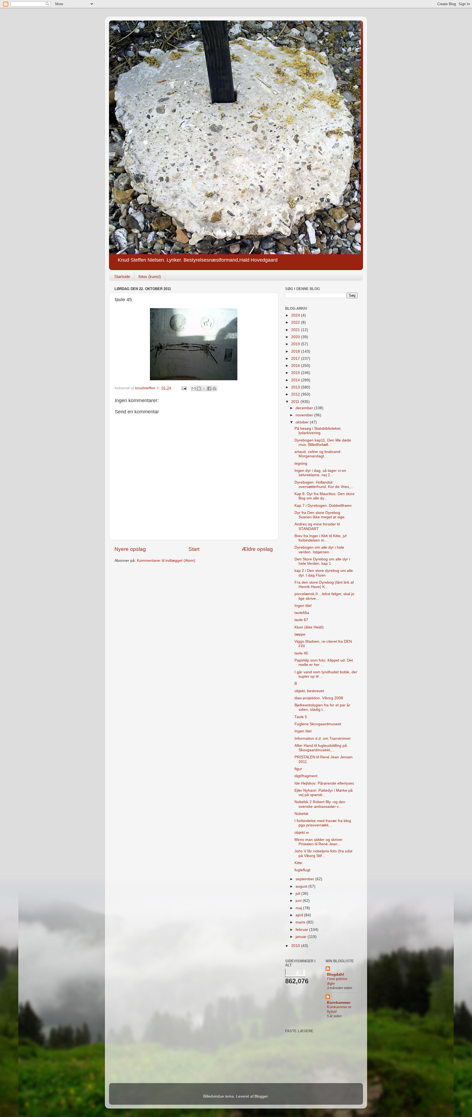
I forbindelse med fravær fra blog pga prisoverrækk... (322, 823)
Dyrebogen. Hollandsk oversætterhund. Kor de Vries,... (323, 484)
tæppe (299, 634)
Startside (122, 276)
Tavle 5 (300, 717)
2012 (296, 394)
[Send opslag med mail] (184, 388)
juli (298, 893)
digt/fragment (305, 776)
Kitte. (298, 863)
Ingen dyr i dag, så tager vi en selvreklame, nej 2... (320, 473)
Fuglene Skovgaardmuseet (317, 724)
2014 (296, 380)
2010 (296, 946)
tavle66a (301, 613)
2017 (296, 358)
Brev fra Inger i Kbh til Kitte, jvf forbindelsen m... (320, 538)
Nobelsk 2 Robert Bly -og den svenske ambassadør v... (319, 804)
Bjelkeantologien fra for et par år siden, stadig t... (322, 707)
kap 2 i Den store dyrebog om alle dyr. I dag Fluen (323, 573)
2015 (296, 373)
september (305, 879)
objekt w (301, 833)
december (305, 408)
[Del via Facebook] (209, 388)
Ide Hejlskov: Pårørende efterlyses (324, 783)
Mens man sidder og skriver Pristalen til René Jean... (318, 842)
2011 (295, 402)
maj (299, 908)
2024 (296, 315)
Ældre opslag (257, 549)
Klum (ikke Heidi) (309, 627)
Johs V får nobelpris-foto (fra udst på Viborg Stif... (323, 853)
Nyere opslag (130, 549)
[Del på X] (204, 388)
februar (302, 930)
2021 (296, 330)
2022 (296, 322)
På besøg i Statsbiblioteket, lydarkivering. (317, 430)
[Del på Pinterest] (214, 388)
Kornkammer (338, 1003)
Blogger (261, 1096)
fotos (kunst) (149, 276)
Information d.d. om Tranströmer (322, 738)
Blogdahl (335, 974)
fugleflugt (302, 870)
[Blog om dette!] (199, 388)
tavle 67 (301, 620)
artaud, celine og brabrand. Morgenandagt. (317, 454)
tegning (300, 463)
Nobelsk (301, 814)
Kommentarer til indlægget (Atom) (166, 560)
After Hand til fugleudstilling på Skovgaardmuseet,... (320, 748)
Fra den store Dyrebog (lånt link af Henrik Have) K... (324, 584)
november (305, 415)
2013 (296, 387)
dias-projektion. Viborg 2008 (318, 698)
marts (301, 922)
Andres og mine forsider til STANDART (317, 526)
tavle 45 (301, 653)
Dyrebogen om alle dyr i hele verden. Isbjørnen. (319, 549)
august (302, 886)
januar (302, 937)
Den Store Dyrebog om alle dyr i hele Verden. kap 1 (322, 561)
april (300, 915)
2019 (296, 344)
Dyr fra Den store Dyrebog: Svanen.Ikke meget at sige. (320, 515)
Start (193, 549)
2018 (296, 351)
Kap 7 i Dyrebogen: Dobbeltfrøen (323, 506)
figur (298, 769)
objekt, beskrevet (309, 691)
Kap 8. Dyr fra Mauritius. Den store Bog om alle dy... (324, 496)
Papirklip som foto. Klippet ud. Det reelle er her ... (323, 662)
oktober (303, 422)
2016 (296, 366)
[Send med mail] (193, 388)
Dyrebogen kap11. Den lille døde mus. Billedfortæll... (322, 442)
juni (299, 901)
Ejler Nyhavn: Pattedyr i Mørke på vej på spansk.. (323, 792)
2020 (296, 337)
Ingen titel (302, 606)
